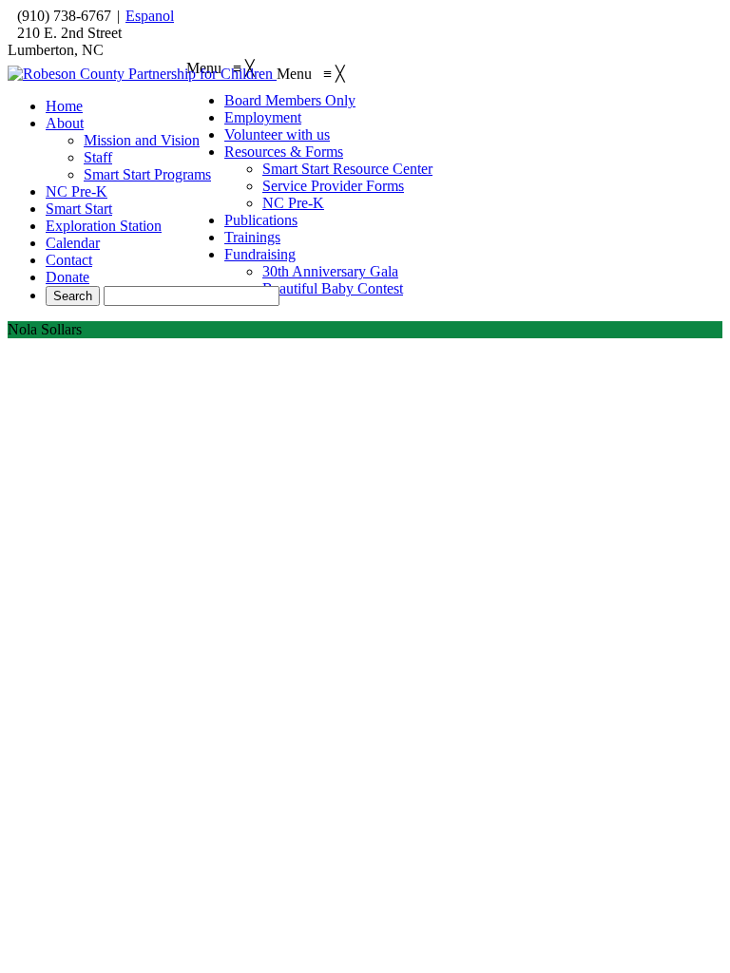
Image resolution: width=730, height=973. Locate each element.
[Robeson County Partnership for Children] (142, 74)
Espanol (149, 16)
